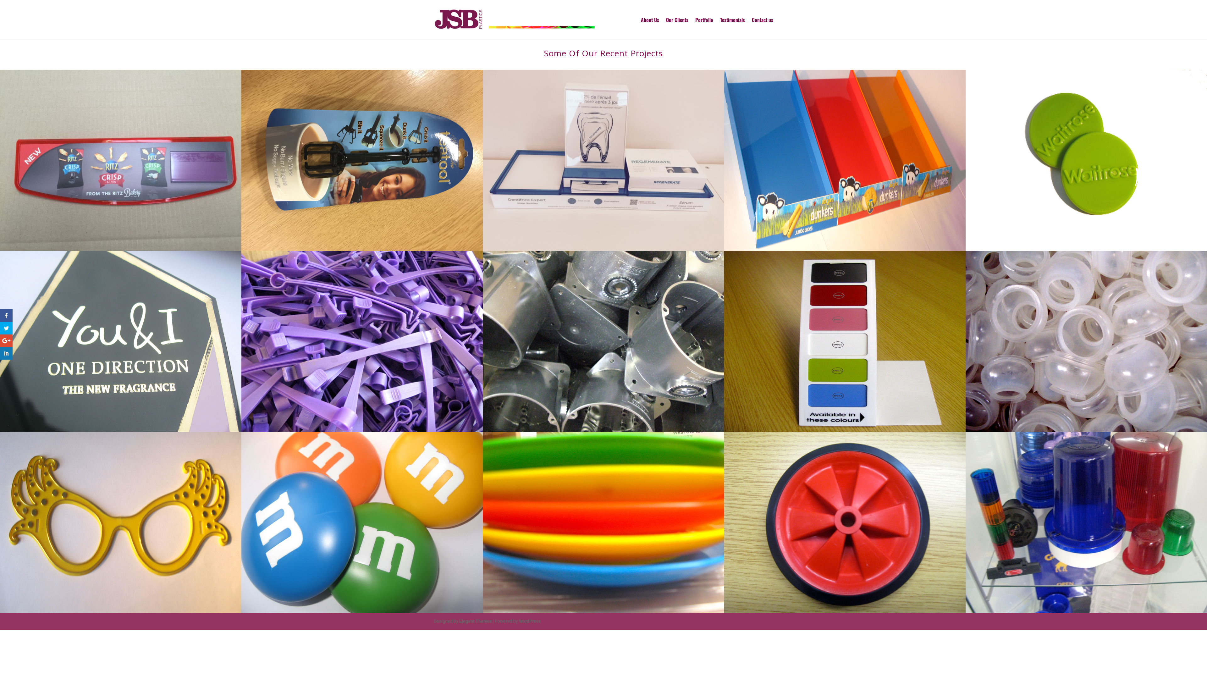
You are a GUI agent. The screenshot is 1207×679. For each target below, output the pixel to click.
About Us (650, 21)
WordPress (530, 621)
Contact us (762, 21)
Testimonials (732, 21)
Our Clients (677, 21)
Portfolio (704, 21)
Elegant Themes (475, 621)
